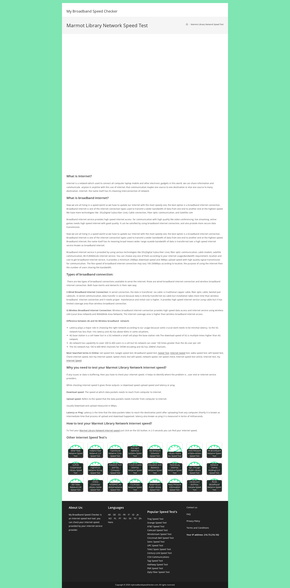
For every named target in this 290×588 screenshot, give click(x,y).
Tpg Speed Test (155, 560)
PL (115, 518)
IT (129, 514)
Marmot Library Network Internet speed (99, 430)
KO (110, 518)
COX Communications (158, 557)
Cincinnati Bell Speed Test (160, 537)
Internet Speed (177, 353)
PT (120, 518)
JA (138, 514)
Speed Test (163, 353)
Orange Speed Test (157, 522)
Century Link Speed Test (159, 553)
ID (133, 514)
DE (114, 514)
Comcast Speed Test (157, 530)
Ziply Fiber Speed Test (158, 572)
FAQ (189, 514)
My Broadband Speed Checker (92, 11)
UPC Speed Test (155, 545)
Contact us (192, 507)
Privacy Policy (193, 521)
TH (135, 518)
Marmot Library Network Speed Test (207, 24)
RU (125, 518)
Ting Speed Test (155, 518)
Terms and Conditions (198, 527)
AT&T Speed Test (155, 526)
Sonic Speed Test (155, 541)
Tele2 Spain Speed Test (159, 549)
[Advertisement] (145, 49)
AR (109, 514)
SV (130, 518)
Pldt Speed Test (155, 568)
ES (119, 514)
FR (124, 514)
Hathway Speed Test (157, 564)
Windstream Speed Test (159, 534)
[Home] (187, 24)
